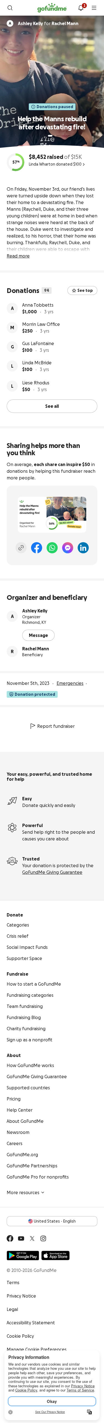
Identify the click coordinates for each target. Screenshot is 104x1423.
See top (85, 290)
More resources (23, 1192)
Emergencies (70, 683)
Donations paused (55, 107)
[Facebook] (36, 548)
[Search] (10, 7)
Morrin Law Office (41, 324)
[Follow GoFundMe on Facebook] (10, 1238)
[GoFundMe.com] (52, 8)
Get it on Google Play (23, 1255)
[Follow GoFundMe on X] (32, 1238)
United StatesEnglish (55, 1221)
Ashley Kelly (34, 610)
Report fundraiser (56, 726)
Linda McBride (37, 362)
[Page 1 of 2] (50, 136)
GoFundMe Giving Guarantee (52, 872)
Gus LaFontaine (38, 343)
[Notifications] (80, 7)
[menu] (94, 7)
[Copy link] (21, 548)
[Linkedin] (83, 548)
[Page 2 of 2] (55, 136)
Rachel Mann (35, 648)
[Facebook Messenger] (67, 548)
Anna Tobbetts (38, 304)
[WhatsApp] (52, 548)
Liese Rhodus (35, 382)
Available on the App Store (55, 1255)
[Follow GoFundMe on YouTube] (21, 1238)
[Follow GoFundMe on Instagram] (43, 1238)
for (48, 23)
